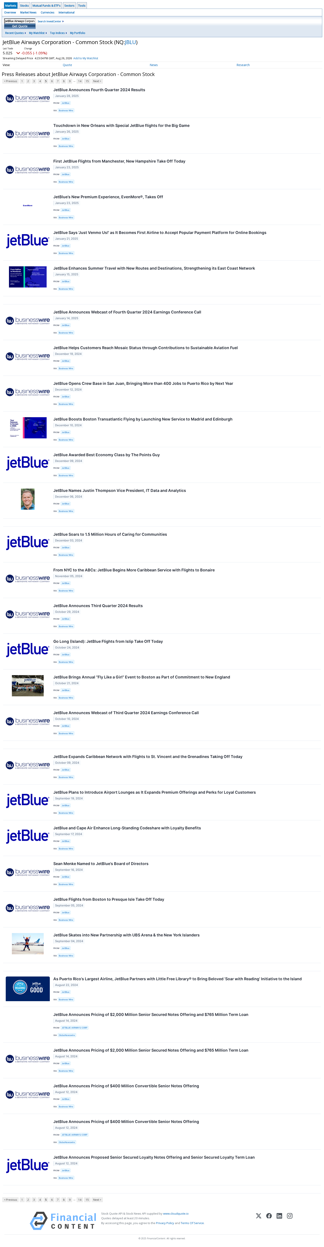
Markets (10, 5)
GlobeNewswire (67, 1035)
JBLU (130, 42)
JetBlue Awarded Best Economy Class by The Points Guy (106, 454)
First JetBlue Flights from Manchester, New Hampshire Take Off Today (119, 161)
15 (87, 81)
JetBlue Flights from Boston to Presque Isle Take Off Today (108, 899)
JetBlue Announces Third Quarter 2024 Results (98, 605)
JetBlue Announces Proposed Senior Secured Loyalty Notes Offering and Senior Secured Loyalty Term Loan (154, 1157)
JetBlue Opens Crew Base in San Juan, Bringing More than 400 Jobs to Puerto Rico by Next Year (143, 383)
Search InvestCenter (49, 21)
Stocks (24, 5)
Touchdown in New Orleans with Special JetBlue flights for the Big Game (121, 125)
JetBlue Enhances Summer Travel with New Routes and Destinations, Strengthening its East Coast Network (154, 268)
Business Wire (66, 110)
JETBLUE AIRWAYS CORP (74, 1028)
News (154, 65)
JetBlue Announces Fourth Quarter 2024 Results (99, 89)
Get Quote (20, 26)
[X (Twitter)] (258, 1220)
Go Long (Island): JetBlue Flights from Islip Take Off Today (108, 641)
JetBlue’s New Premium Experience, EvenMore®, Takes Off (108, 197)
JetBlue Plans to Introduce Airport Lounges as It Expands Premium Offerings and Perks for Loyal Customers (154, 792)
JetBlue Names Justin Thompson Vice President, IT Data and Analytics (119, 490)
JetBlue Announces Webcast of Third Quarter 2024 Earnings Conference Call (126, 712)
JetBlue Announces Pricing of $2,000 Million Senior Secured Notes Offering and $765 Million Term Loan (150, 1014)
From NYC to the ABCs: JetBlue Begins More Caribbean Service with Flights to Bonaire (134, 570)
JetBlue (65, 103)
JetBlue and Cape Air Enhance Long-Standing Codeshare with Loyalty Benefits (127, 828)
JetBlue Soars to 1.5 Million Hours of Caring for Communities (110, 534)
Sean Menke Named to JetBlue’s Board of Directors (101, 863)
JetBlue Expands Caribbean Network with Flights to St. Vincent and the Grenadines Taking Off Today (147, 756)
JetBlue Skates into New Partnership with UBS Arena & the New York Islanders (126, 935)
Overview (10, 12)
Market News (28, 12)
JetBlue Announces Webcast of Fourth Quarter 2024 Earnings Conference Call (127, 312)
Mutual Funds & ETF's (47, 5)
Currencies (47, 12)
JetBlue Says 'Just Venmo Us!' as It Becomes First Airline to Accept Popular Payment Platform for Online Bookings (159, 232)
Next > (97, 81)
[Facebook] (269, 1220)
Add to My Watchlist (85, 58)
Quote (67, 65)
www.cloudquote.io (176, 1214)
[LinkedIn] (279, 1220)
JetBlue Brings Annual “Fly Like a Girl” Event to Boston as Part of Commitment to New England (141, 677)
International (66, 12)
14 (79, 81)
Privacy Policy (165, 1223)
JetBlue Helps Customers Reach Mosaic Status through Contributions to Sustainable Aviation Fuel (145, 347)
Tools (82, 5)
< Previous (10, 81)
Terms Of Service (192, 1223)
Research (243, 65)
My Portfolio (77, 33)
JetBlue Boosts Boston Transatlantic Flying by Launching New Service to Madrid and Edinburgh (143, 419)
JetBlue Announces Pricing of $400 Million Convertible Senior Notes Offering (126, 1086)
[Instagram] (289, 1220)
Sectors (69, 5)
